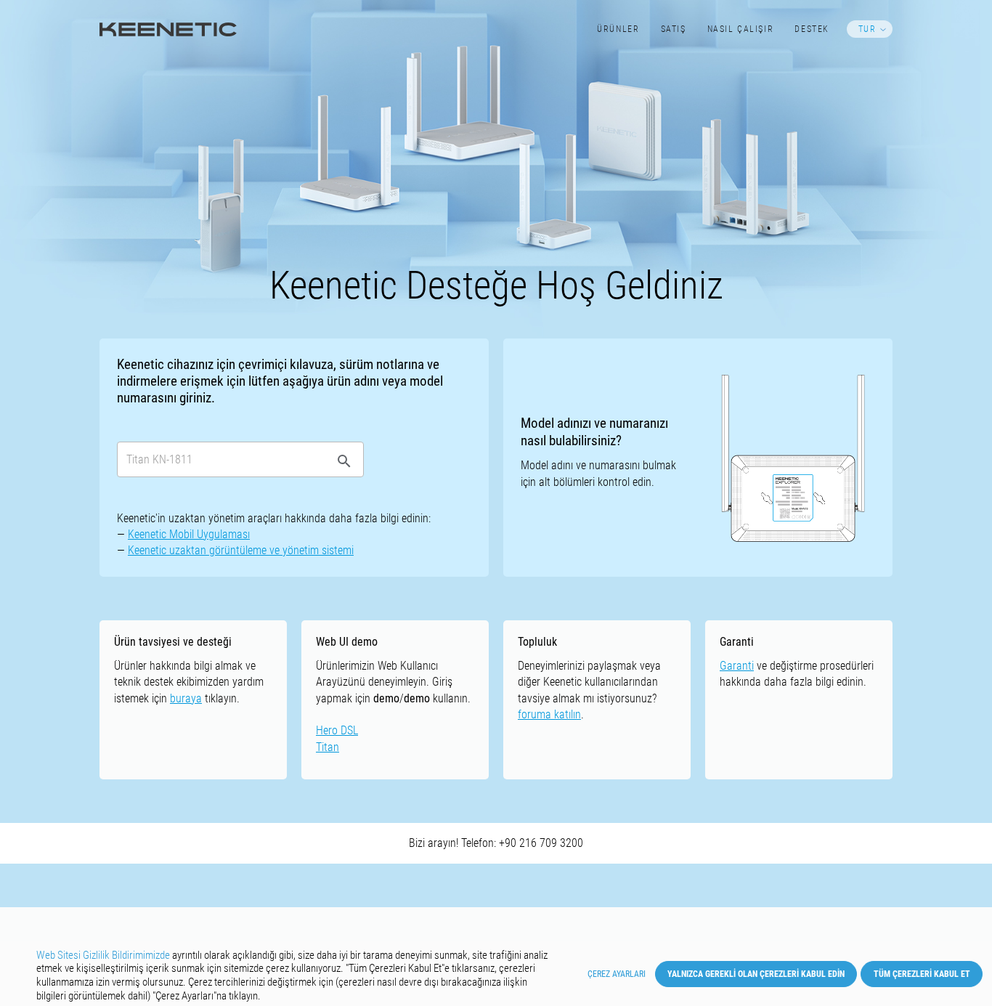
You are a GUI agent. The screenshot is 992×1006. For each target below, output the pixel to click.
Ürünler (618, 29)
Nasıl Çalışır (740, 29)
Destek (811, 29)
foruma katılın (549, 714)
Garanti (737, 666)
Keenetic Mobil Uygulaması (189, 534)
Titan (327, 747)
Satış (673, 29)
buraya (186, 698)
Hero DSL (337, 730)
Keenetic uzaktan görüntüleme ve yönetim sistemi (241, 550)
